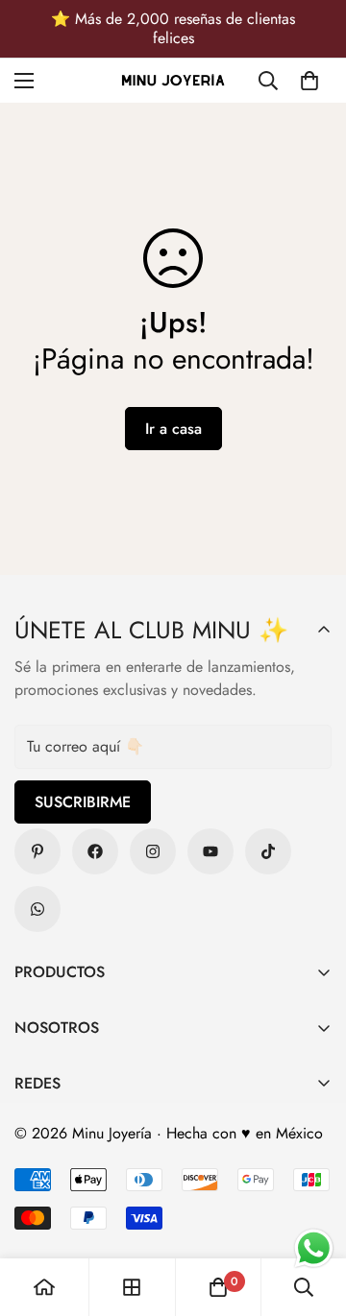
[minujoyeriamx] (268, 851)
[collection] (131, 1287)
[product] (44, 1287)
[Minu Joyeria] (173, 81)
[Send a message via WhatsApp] (313, 1248)
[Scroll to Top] (311, 1214)
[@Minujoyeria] (153, 851)
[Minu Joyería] (37, 851)
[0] (309, 81)
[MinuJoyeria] (37, 909)
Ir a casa (173, 429)
